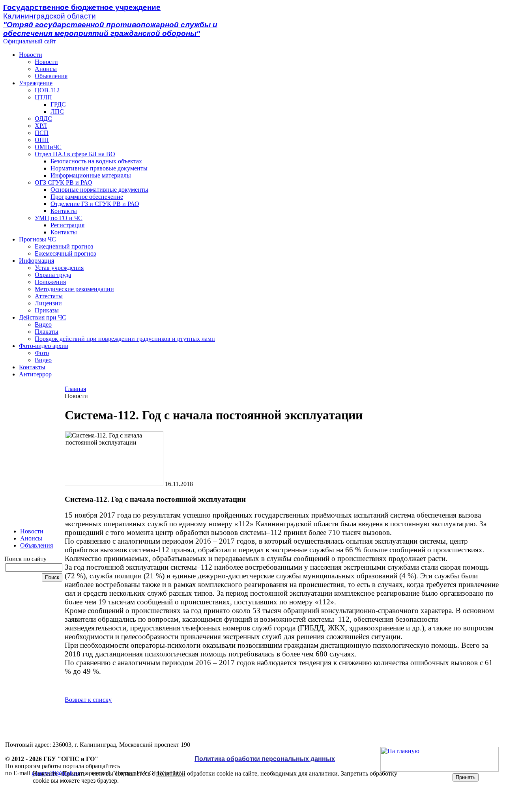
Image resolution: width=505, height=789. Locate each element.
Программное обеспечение (86, 196)
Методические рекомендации (74, 289)
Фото (42, 353)
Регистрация (67, 225)
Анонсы (46, 68)
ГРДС (58, 104)
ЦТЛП (43, 97)
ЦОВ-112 (47, 90)
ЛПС (57, 111)
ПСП (42, 132)
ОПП (42, 139)
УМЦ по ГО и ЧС (58, 218)
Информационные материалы (90, 175)
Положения (50, 282)
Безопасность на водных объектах (96, 161)
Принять (465, 777)
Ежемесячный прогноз (65, 253)
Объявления (51, 76)
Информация (36, 260)
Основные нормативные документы (99, 189)
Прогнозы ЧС (37, 239)
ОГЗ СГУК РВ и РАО (63, 182)
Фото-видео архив (43, 345)
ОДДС (43, 118)
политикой (170, 773)
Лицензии (48, 303)
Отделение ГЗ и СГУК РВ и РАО (94, 203)
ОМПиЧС (48, 147)
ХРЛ (41, 125)
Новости (30, 54)
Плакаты (46, 331)
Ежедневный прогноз (64, 246)
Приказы (47, 310)
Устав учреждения (59, 267)
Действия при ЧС (42, 317)
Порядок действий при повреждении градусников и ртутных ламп (125, 338)
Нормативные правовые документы (99, 168)
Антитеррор (35, 374)
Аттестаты (49, 296)
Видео (43, 324)
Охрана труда (53, 274)
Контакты (63, 211)
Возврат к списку (88, 699)
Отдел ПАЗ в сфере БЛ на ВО (75, 154)
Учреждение (35, 83)
